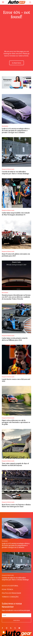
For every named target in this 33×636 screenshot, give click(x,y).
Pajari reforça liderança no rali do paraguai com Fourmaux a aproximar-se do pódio (16, 422)
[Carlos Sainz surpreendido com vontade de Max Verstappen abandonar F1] (16, 193)
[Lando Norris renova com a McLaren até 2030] (16, 359)
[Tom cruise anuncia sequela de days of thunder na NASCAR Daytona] (16, 444)
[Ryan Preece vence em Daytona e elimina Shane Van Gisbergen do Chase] (16, 485)
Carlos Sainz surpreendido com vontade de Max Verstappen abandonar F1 (16, 214)
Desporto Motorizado (8, 169)
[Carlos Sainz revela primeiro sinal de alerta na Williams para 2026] (16, 318)
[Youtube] (19, 628)
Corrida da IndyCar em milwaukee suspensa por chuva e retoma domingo (15, 173)
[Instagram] (6, 628)
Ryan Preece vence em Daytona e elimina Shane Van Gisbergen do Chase (16, 505)
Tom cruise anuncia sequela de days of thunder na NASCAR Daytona (15, 464)
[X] (15, 628)
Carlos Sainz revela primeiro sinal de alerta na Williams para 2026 (15, 339)
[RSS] (10, 628)
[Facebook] (2, 628)
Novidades (5, 126)
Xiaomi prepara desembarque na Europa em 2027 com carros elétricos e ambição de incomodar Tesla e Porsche (16, 297)
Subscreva (16, 620)
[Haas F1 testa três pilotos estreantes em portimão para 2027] (16, 234)
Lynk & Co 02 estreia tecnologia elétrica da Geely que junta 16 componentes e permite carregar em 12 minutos (16, 130)
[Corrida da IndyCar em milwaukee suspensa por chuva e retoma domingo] (16, 152)
